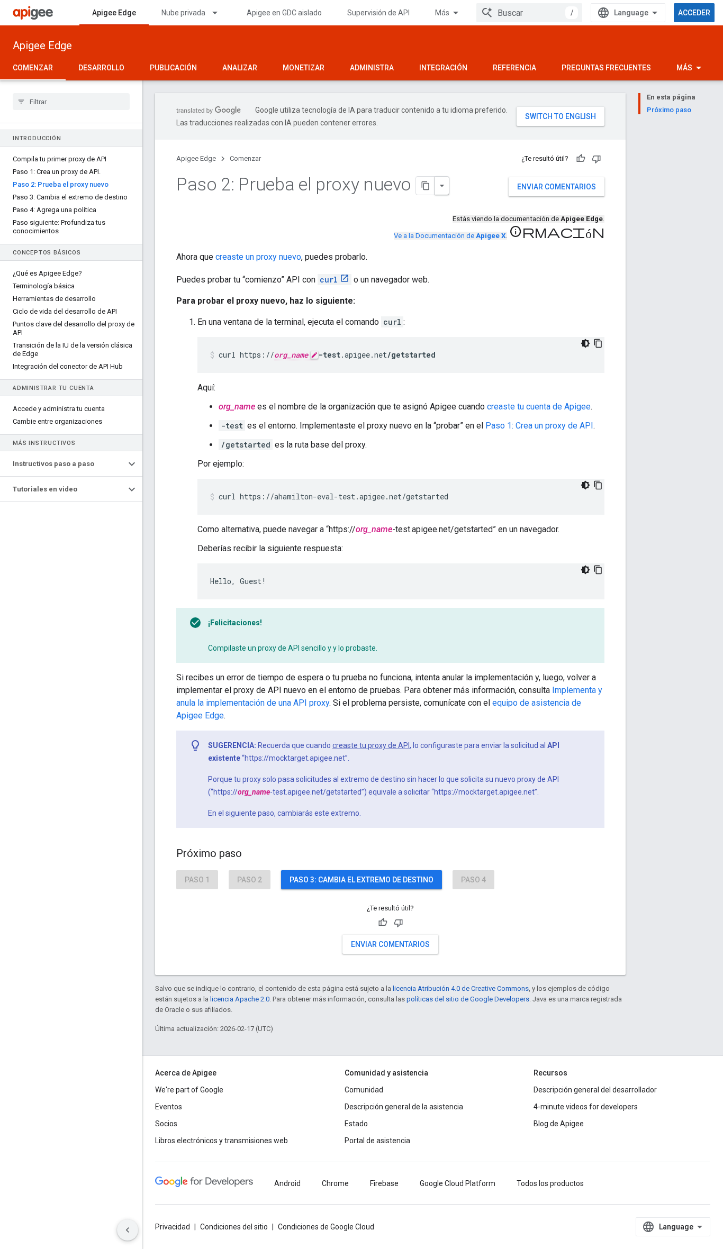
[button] (62, 464)
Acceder (694, 12)
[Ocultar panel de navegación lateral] (127, 1230)
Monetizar (303, 67)
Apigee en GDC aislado (284, 12)
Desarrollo (101, 67)
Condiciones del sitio (234, 1227)
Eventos (168, 1106)
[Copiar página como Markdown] (425, 186)
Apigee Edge (114, 12)
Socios (166, 1123)
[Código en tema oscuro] (585, 343)
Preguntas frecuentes (606, 67)
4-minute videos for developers (586, 1106)
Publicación (173, 67)
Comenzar (33, 67)
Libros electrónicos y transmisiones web (221, 1140)
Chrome (335, 1183)
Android (287, 1183)
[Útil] (581, 159)
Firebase (384, 1183)
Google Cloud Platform (457, 1183)
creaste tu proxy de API (371, 745)
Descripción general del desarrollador (595, 1090)
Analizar (239, 67)
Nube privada (183, 12)
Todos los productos (550, 1183)
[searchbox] (71, 101)
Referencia (514, 67)
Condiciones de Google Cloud (326, 1227)
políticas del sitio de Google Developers (467, 999)
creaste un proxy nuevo (258, 257)
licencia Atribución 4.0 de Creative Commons (461, 988)
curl (329, 280)
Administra (372, 67)
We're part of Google (189, 1090)
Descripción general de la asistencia (404, 1106)
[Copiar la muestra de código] (598, 343)
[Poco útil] (596, 159)
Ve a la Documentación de (449, 236)
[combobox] (529, 12)
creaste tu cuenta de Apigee (539, 407)
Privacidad (172, 1227)
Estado (356, 1123)
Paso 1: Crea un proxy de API (539, 426)
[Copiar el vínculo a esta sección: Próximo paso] (252, 854)
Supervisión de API (378, 12)
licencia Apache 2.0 (239, 999)
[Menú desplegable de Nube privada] (219, 12)
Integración (443, 67)
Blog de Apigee (559, 1123)
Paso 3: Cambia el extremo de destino (361, 880)
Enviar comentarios (556, 187)
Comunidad (364, 1090)
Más (442, 12)
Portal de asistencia (377, 1140)
